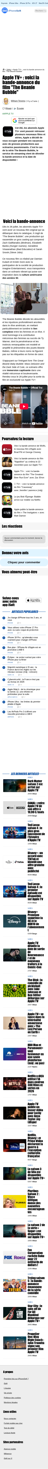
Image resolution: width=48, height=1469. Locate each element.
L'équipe (7, 1388)
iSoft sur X (8, 1458)
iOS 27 (34, 3)
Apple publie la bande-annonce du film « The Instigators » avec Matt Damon (29, 512)
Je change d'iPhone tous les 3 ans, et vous (25, 618)
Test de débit (9, 1428)
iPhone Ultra (13, 3)
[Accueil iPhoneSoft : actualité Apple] (3, 70)
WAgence (8, 1454)
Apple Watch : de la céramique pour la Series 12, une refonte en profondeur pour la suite (24, 691)
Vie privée (8, 1393)
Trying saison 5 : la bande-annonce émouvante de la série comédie (36, 1285)
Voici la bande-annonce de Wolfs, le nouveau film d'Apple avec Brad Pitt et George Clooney (30, 449)
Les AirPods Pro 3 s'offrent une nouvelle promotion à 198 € (22, 712)
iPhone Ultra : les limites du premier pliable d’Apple (24, 702)
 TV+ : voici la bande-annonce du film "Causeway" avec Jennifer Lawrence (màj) (29, 487)
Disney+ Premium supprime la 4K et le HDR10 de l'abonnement (36, 920)
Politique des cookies (12, 1398)
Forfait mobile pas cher (13, 1423)
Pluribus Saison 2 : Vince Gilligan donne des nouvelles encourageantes (36, 1201)
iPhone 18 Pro (25, 3)
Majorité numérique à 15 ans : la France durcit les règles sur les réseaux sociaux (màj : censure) (22, 669)
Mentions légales (11, 1402)
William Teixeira (18, 101)
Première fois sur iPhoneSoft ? (16, 1379)
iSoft (5, 1383)
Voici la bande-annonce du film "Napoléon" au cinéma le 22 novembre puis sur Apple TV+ (28, 461)
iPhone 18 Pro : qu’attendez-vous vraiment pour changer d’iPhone (23, 638)
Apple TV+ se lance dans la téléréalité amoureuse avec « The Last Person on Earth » (36, 1023)
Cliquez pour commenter (24, 562)
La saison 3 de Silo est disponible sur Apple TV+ (36, 1173)
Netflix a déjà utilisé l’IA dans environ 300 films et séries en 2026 (36, 1084)
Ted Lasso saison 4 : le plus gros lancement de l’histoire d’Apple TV (36, 832)
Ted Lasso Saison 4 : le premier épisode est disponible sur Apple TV (35, 891)
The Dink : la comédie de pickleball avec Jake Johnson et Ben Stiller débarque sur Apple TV (36, 990)
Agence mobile (10, 1449)
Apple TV (9, 114)
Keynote (4, 3)
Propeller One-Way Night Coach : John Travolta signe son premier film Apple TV (36, 1342)
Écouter (20, 108)
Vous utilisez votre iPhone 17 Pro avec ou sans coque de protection (23, 628)
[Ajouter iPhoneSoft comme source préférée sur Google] (24, 121)
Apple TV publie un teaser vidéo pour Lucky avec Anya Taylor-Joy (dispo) (35, 1113)
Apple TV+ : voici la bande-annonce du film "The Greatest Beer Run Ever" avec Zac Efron (29, 474)
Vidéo (9, 70)
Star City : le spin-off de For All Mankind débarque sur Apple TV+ (36, 1313)
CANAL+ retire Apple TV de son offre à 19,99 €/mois (36, 807)
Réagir (9, 108)
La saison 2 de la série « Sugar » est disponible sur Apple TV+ (36, 1231)
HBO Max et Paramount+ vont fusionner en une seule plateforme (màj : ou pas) (36, 1054)
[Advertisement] (24, 39)
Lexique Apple (9, 1433)
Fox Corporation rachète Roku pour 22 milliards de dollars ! (36, 1257)
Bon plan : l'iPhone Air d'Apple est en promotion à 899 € (24, 648)
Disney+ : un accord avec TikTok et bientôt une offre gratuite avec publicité (36, 862)
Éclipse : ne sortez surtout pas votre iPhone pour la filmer (24, 658)
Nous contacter (10, 1418)
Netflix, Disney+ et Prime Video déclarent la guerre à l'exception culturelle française (35, 1145)
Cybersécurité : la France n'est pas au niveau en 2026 (24, 680)
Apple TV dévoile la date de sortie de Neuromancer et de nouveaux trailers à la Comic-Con (36, 955)
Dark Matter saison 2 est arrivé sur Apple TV (35, 786)
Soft (14, 10)
